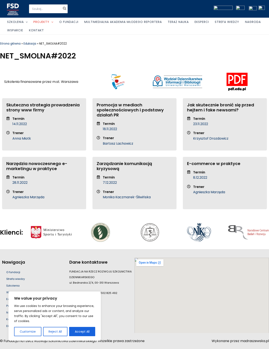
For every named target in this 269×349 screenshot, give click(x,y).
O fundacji (13, 272)
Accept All (82, 331)
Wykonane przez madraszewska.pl (240, 340)
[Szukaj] (64, 9)
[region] (54, 316)
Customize (28, 331)
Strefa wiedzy (15, 279)
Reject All (55, 331)
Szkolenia (13, 286)
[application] (26, 22)
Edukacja (30, 44)
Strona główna (10, 44)
